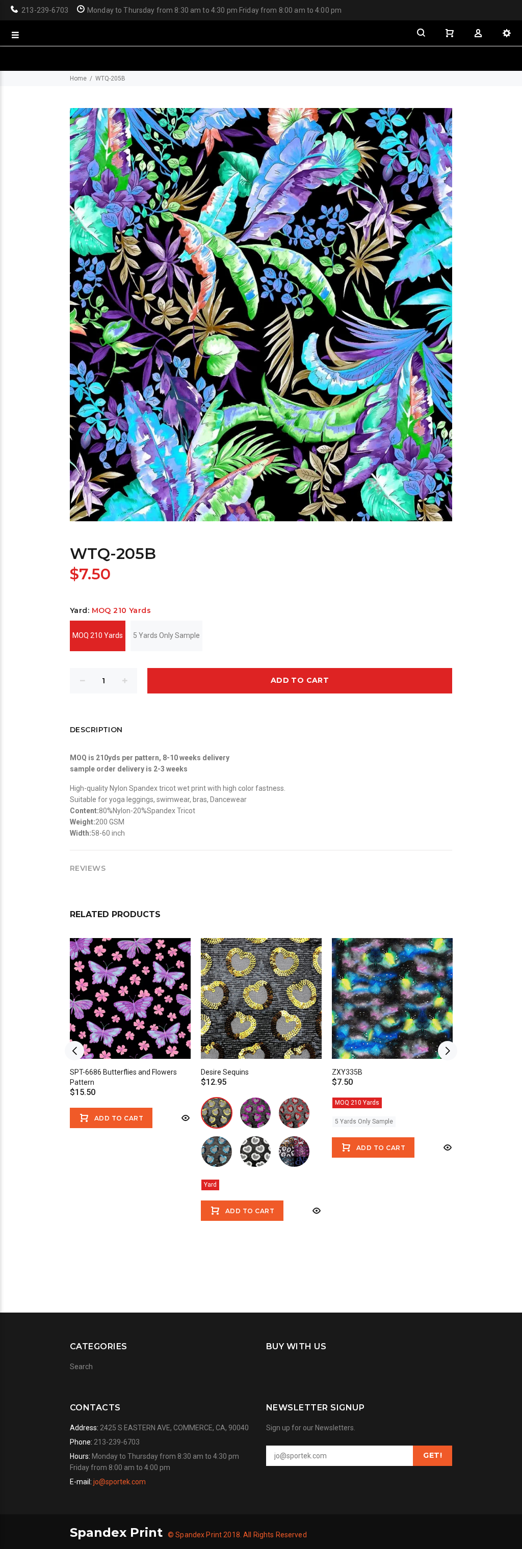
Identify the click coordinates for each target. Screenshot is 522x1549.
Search (81, 1367)
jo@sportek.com (119, 1482)
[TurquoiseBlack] (216, 1151)
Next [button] (447, 1050)
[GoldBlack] (216, 1113)
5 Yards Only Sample (166, 635)
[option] (130, 1027)
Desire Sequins (225, 1072)
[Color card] (294, 1151)
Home (78, 78)
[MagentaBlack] (255, 1113)
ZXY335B (347, 1072)
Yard (210, 1184)
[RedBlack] (294, 1113)
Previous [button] (74, 1050)
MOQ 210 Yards (97, 635)
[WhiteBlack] (255, 1151)
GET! (432, 1455)
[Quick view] (184, 1118)
